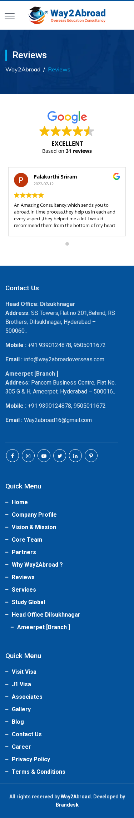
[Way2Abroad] (67, 15)
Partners (24, 552)
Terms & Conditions (38, 771)
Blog (18, 721)
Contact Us (27, 734)
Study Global (28, 602)
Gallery (21, 709)
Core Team (27, 539)
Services (24, 589)
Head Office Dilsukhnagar (46, 614)
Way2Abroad (76, 796)
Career (21, 746)
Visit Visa (24, 671)
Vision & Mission (34, 527)
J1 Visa (21, 684)
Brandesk (67, 805)
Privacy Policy (31, 759)
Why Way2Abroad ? (37, 564)
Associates (27, 696)
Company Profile (34, 514)
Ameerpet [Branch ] (43, 627)
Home (20, 502)
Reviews (23, 577)
